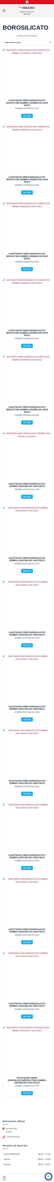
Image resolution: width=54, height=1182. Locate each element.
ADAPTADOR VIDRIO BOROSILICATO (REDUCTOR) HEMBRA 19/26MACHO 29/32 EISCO (27, 256)
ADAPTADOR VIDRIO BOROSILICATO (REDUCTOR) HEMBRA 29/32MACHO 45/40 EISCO (27, 409)
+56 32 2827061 (13, 1137)
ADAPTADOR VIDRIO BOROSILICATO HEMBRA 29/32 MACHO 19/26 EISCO (27, 708)
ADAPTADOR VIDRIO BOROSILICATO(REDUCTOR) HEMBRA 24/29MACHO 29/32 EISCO (27, 1080)
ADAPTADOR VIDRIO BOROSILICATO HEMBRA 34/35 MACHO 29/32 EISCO (27, 1005)
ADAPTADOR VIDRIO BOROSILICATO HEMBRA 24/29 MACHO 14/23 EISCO (27, 559)
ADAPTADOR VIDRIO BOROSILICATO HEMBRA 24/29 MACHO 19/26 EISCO (27, 633)
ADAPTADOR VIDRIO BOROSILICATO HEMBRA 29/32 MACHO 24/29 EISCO (27, 782)
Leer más (27, 116)
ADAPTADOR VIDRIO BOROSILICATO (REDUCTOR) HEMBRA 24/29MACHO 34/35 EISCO (27, 332)
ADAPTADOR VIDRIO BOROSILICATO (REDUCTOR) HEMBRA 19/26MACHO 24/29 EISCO (27, 179)
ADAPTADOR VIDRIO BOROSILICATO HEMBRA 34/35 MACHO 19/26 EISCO (27, 856)
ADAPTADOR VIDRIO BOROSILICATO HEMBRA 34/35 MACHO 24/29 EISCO (27, 930)
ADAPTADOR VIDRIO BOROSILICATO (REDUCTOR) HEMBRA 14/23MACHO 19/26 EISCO (27, 102)
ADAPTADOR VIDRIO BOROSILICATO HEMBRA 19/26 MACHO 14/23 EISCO (27, 485)
